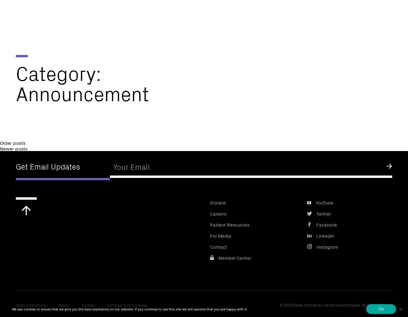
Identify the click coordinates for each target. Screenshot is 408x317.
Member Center (234, 257)
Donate (304, 14)
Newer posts (13, 148)
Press (274, 14)
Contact (218, 246)
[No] (401, 309)
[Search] (394, 14)
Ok (381, 309)
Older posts (12, 142)
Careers (218, 213)
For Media (220, 235)
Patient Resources (229, 224)
